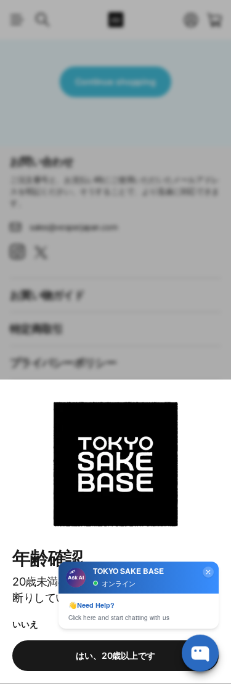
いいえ (25, 624)
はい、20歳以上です (115, 655)
